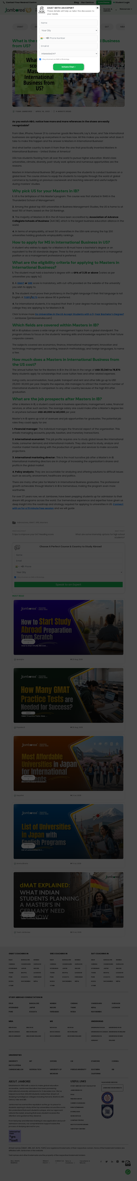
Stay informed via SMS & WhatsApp (55, 59)
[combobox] (44, 38)
